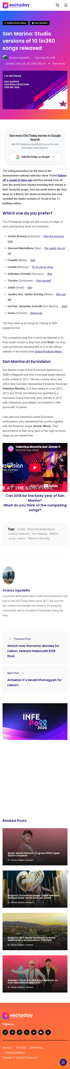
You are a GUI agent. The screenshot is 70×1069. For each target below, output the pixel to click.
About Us (7, 1047)
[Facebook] (12, 1032)
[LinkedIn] (34, 1032)
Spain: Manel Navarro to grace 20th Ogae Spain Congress (34, 854)
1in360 (21, 529)
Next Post (13, 673)
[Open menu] (66, 5)
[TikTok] (19, 1032)
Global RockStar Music (48, 351)
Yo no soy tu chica (42, 267)
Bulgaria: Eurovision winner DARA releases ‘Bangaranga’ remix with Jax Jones (33, 897)
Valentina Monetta (38, 538)
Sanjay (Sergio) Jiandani (22, 860)
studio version (16, 538)
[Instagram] (5, 1032)
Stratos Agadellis (16, 590)
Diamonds (36, 313)
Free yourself (43, 280)
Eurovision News (16, 23)
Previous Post (22, 639)
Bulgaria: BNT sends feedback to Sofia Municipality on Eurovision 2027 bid (31, 939)
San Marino (41, 23)
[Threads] (48, 1032)
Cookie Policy (36, 1047)
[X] (26, 1032)
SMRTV (53, 533)
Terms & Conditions (14, 1052)
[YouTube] (41, 1032)
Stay (32, 260)
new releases (39, 533)
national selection (19, 533)
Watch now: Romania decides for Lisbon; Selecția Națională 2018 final (33, 651)
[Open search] (57, 5)
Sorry (64, 306)
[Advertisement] (35, 780)
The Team (21, 1047)
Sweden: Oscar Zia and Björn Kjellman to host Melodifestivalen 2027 (33, 981)
